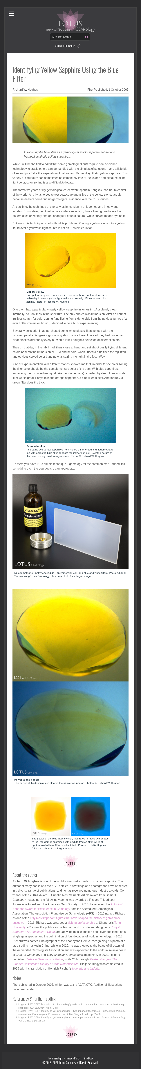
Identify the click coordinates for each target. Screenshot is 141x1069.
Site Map (88, 1058)
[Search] (86, 37)
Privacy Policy (73, 1058)
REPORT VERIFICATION (65, 46)
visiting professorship (81, 922)
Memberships (56, 1058)
